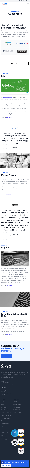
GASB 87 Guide (17, 410)
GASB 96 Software (6, 412)
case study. (9, 117)
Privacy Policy (4, 432)
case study (9, 194)
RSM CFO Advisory (8, 97)
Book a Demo (4, 407)
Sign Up (3, 426)
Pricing (3, 404)
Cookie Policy (4, 439)
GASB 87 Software (6, 415)
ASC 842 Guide (17, 404)
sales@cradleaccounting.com (8, 0)
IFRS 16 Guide (16, 407)
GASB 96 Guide (17, 412)
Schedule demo (6, 465)
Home (2, 401)
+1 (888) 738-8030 (5, 382)
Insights (15, 401)
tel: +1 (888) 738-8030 (20, 0)
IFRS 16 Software (5, 418)
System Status (5, 423)
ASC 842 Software (5, 410)
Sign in (27, 0)
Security (3, 421)
